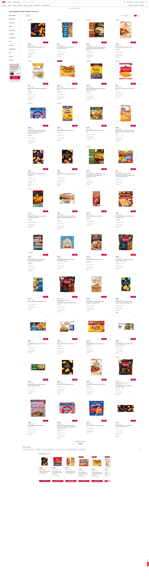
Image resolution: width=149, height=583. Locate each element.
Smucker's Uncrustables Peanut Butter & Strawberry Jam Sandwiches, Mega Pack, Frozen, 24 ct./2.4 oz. (66, 427)
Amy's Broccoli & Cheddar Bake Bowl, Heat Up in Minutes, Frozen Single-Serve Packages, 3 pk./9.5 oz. (95, 175)
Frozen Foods (77, 8)
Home (70, 8)
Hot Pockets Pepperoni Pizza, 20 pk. (94, 216)
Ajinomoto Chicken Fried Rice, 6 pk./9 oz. (66, 343)
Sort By (122, 15)
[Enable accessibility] (148, 560)
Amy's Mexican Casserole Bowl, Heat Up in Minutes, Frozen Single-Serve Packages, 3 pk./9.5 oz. (95, 49)
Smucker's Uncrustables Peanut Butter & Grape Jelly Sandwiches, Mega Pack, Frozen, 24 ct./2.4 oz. (37, 132)
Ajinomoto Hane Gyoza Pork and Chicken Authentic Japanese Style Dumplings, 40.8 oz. (66, 217)
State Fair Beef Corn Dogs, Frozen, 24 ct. (95, 425)
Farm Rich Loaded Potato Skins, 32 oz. (94, 259)
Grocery (73, 8)
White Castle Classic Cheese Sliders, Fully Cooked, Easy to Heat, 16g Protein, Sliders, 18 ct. (125, 132)
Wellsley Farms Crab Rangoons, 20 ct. (65, 384)
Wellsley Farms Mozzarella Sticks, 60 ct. (37, 47)
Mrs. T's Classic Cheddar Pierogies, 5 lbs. (37, 301)
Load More (80, 443)
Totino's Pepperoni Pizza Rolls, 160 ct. (65, 130)
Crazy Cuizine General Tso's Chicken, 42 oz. (96, 384)
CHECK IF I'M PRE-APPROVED (15, 77)
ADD (46, 42)
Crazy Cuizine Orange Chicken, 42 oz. (123, 47)
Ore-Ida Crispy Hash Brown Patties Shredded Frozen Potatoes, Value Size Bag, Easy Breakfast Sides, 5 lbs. (125, 175)
